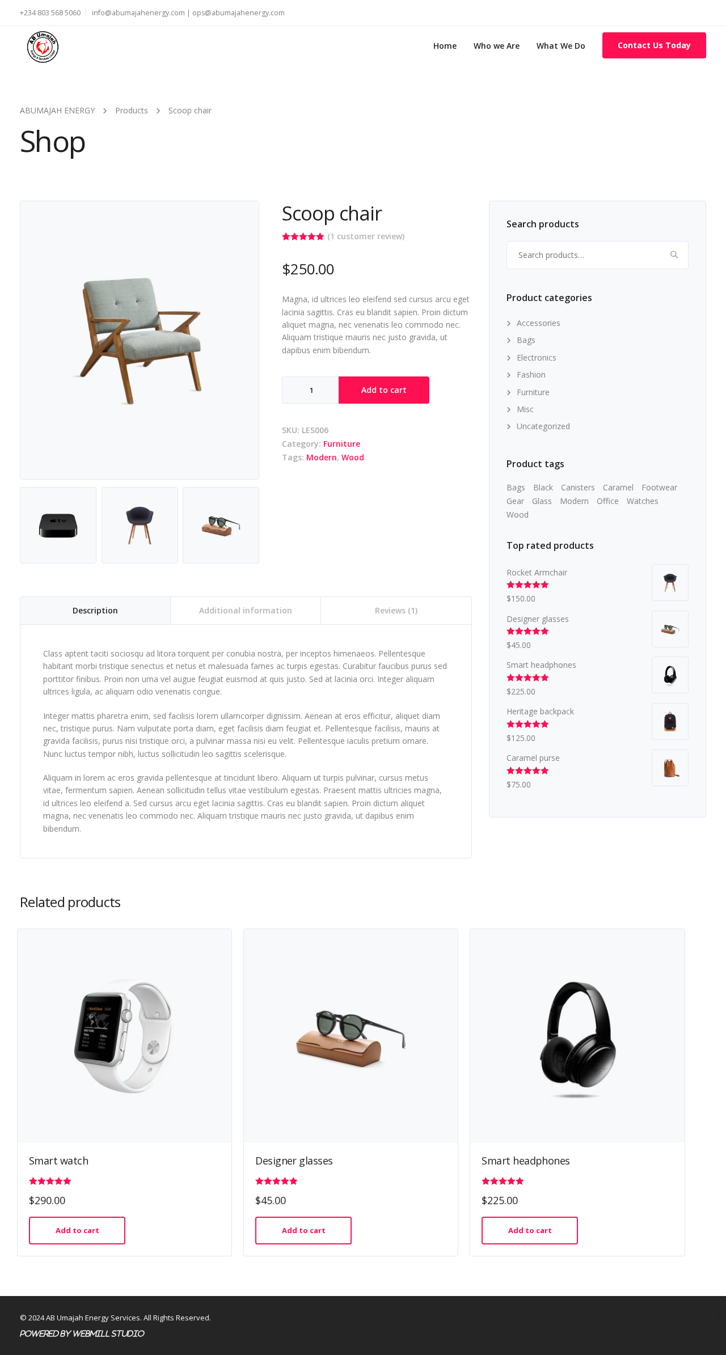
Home (445, 45)
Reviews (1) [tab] (396, 610)
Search (674, 255)
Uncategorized (543, 426)
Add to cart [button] (77, 1230)
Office (608, 501)
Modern (321, 457)
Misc (525, 409)
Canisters (578, 487)
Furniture (341, 443)
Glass (542, 501)
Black (543, 487)
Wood (352, 457)
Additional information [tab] (245, 610)
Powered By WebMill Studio (81, 1333)
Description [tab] (95, 610)
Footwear (659, 487)
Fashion (531, 374)
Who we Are (497, 45)
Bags (526, 339)
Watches (643, 501)
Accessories (538, 322)
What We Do (561, 45)
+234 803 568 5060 (50, 13)
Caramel (618, 487)
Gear (515, 501)
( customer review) (365, 236)
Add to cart (384, 389)
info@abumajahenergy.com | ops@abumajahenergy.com (188, 13)
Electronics (536, 357)
